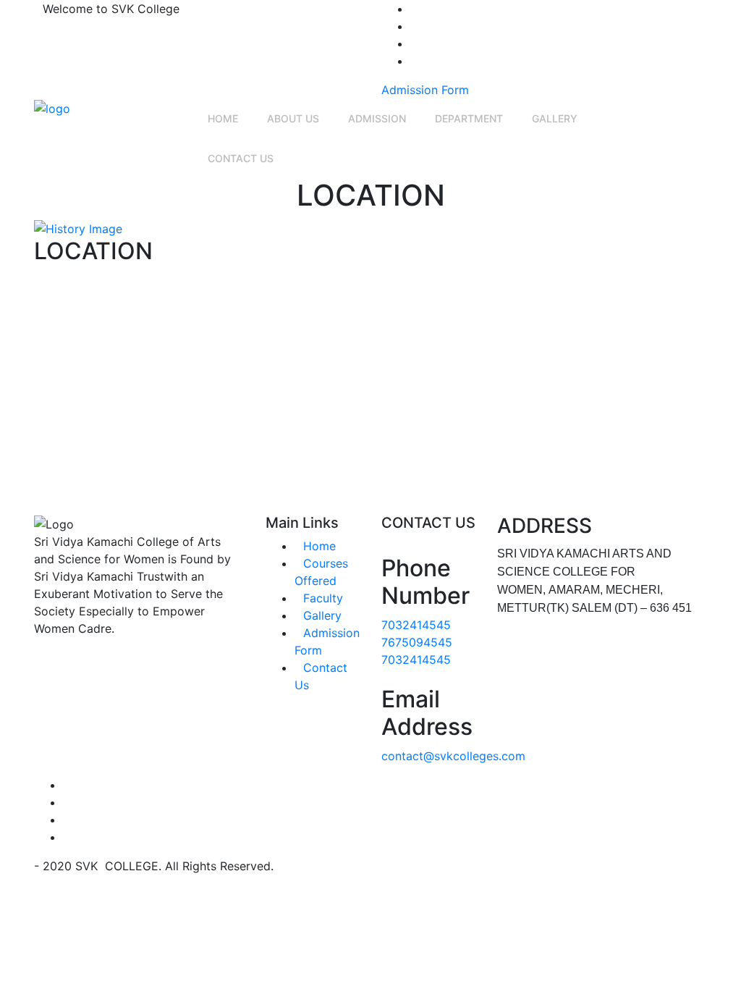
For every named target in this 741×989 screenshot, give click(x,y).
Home (223, 118)
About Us (293, 118)
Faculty (323, 598)
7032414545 (416, 625)
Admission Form (425, 90)
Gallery (554, 118)
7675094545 (416, 642)
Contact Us (241, 158)
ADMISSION (377, 118)
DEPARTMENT (469, 118)
